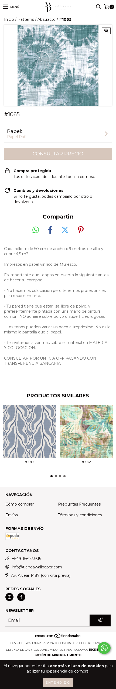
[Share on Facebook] (50, 230)
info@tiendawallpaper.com (37, 567)
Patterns (26, 19)
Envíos (11, 515)
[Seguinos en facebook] (21, 597)
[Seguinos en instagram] (9, 597)
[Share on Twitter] (65, 230)
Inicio (9, 19)
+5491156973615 (26, 558)
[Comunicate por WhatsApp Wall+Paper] (104, 648)
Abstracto (46, 19)
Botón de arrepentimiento (58, 655)
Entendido (58, 682)
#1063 (86, 462)
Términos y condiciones (80, 515)
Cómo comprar (19, 504)
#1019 (29, 462)
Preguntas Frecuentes (79, 504)
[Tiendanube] (58, 637)
